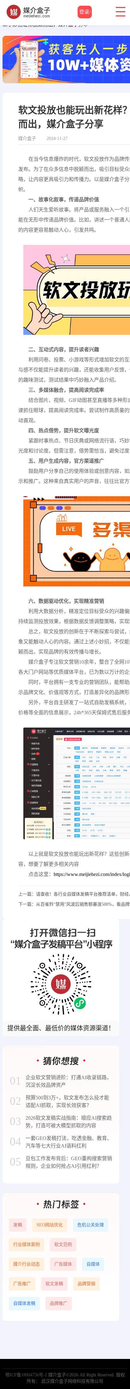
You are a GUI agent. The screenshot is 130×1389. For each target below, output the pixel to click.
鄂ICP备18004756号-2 (26, 1375)
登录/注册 (85, 13)
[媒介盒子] (29, 8)
